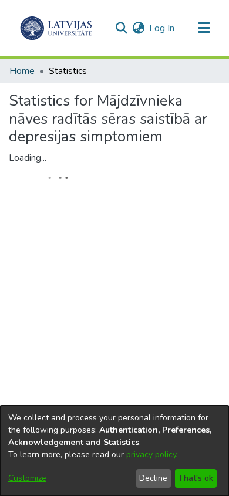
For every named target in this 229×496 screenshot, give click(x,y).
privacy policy (151, 454)
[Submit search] (121, 28)
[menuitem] (138, 28)
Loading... (27, 157)
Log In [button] (162, 28)
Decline (153, 478)
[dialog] (114, 451)
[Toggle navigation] (203, 28)
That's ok (195, 478)
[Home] (56, 28)
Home (22, 71)
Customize (27, 478)
